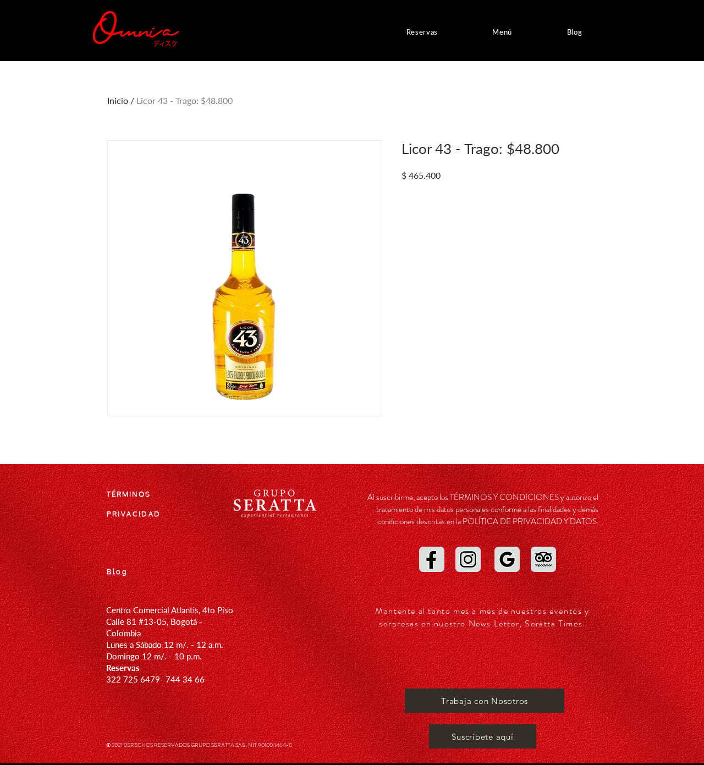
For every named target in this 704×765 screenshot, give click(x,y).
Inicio (117, 100)
